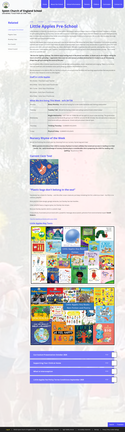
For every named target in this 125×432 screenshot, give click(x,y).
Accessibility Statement (84, 429)
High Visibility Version (68, 429)
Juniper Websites (54, 429)
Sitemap (96, 429)
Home (31, 22)
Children (41, 22)
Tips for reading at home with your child (43, 219)
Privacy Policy (106, 429)
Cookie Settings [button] (114, 429)
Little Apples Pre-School (56, 22)
